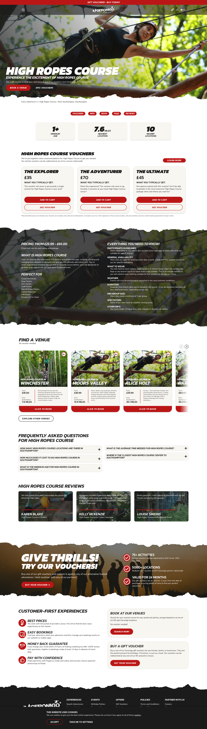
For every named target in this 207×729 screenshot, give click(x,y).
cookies (137, 715)
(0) (184, 10)
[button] (187, 347)
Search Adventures (75, 704)
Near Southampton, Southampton (72, 101)
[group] (43, 381)
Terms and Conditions (149, 704)
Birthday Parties (98, 704)
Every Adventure (29, 101)
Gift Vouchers (122, 704)
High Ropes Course (47, 101)
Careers (168, 704)
